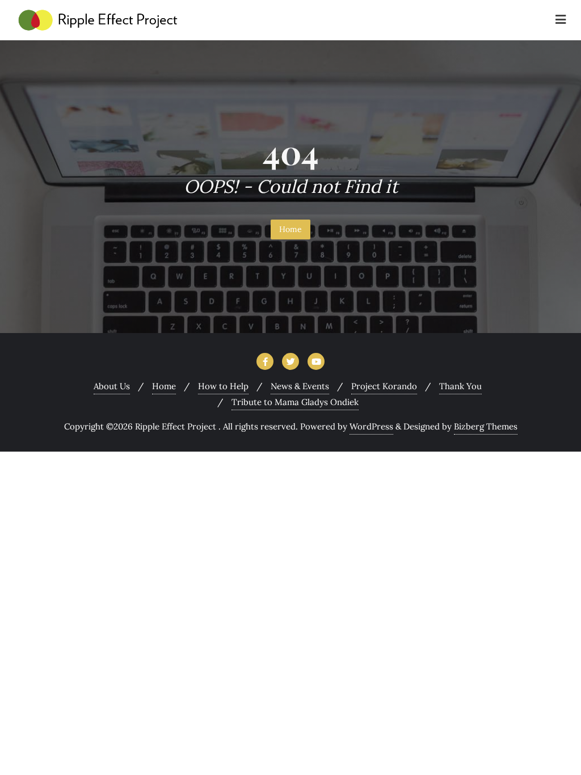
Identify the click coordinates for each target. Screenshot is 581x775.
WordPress (371, 426)
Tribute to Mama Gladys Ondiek (295, 402)
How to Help (223, 386)
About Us (112, 386)
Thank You (460, 386)
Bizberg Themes (485, 426)
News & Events (300, 386)
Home (290, 229)
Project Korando (384, 386)
